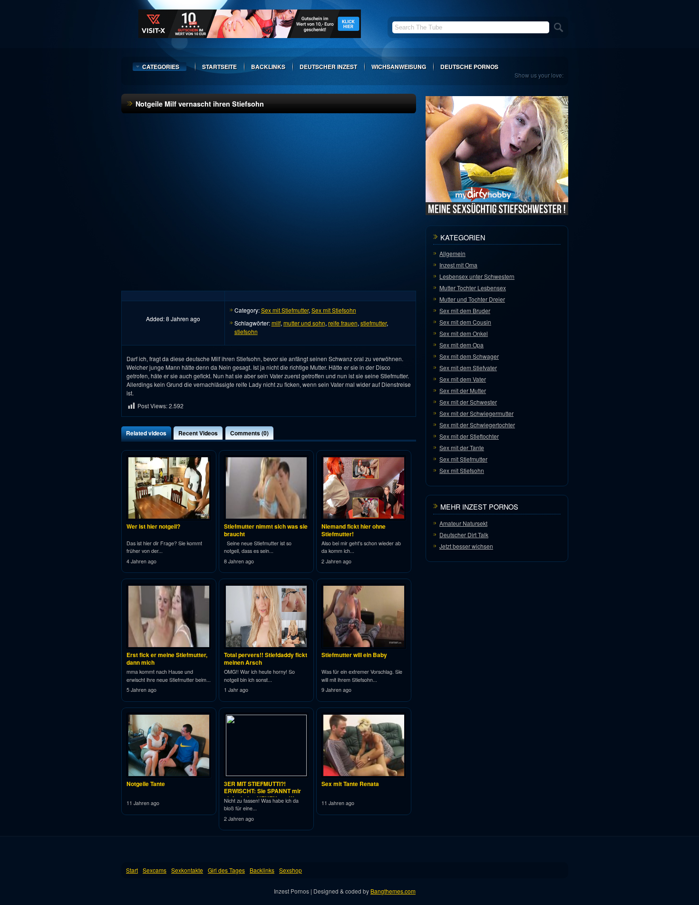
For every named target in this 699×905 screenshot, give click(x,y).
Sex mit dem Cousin (465, 322)
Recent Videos (198, 433)
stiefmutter (373, 323)
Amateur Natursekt (463, 523)
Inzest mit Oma (458, 265)
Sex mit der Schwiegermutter (476, 413)
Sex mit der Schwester (468, 402)
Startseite (219, 66)
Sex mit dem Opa (461, 345)
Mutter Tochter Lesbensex (472, 288)
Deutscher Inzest (328, 66)
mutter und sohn (304, 323)
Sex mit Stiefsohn (333, 310)
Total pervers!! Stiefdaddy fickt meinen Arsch (265, 658)
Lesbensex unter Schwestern (477, 276)
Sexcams (154, 870)
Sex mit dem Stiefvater (468, 368)
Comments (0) (249, 433)
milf (276, 323)
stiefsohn (246, 331)
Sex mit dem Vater (462, 379)
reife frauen (343, 323)
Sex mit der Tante (461, 447)
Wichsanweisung (398, 66)
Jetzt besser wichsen (466, 546)
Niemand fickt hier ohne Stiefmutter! (353, 530)
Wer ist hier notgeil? (153, 526)
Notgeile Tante (145, 783)
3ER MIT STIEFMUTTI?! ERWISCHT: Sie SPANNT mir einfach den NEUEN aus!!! (262, 791)
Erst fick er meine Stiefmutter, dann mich (166, 658)
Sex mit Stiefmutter (285, 310)
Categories (160, 66)
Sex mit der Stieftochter (469, 436)
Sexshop (290, 870)
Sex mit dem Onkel (463, 333)
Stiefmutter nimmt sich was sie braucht (266, 530)
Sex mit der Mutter (462, 390)
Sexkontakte (187, 870)
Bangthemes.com (393, 891)
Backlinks (268, 66)
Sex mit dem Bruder (464, 310)
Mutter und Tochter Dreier (472, 299)
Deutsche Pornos (469, 66)
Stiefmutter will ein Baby (354, 654)
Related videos (146, 433)
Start (132, 870)
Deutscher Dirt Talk (463, 535)
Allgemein (452, 253)
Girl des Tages (226, 870)
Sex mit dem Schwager (469, 356)
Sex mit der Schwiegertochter (477, 425)
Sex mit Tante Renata (350, 783)
